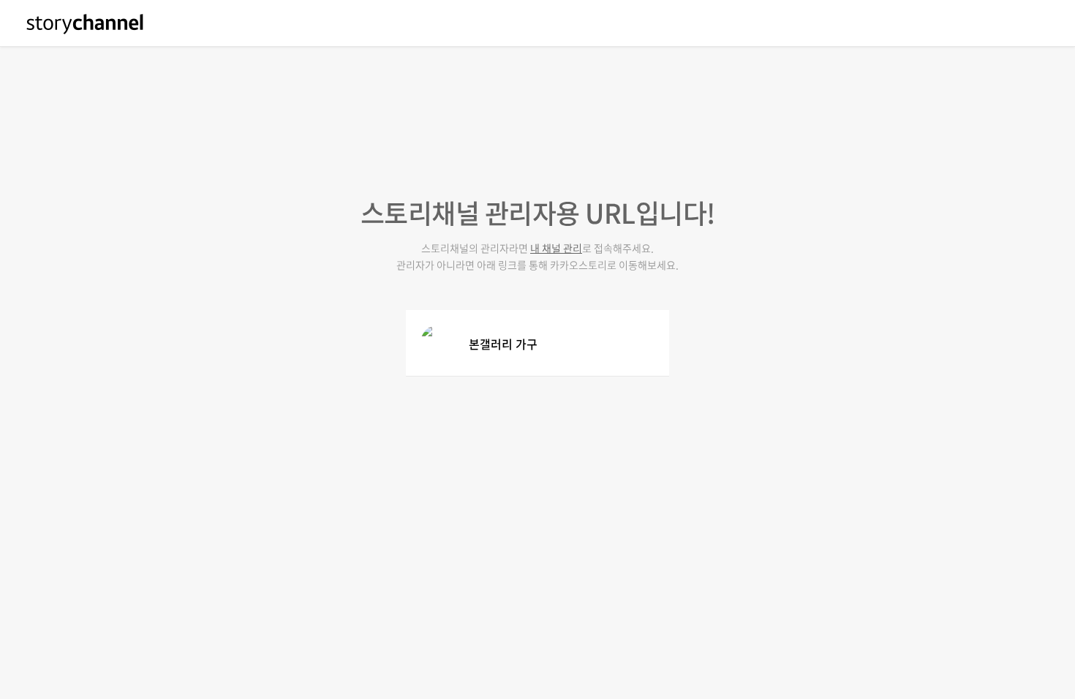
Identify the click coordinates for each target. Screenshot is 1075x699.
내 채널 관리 (556, 248)
